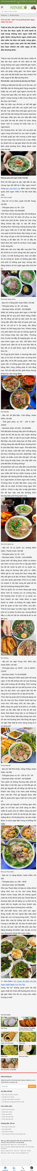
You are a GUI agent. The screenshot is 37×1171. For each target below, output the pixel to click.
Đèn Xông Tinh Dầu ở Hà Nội (10, 1094)
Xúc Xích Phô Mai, (25, 1165)
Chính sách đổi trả (7, 1114)
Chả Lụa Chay (23, 1056)
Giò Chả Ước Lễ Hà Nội (8, 1069)
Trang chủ (4, 15)
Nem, (13, 1160)
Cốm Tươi (4, 1056)
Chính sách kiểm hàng (8, 1109)
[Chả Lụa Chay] (27, 1050)
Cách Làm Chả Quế (7, 1043)
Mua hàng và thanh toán (8, 1126)
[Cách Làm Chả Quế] (9, 1037)
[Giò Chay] (9, 1022)
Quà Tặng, (24, 1160)
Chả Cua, (15, 1163)
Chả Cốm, (21, 1163)
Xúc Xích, (9, 1160)
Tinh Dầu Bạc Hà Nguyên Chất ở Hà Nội (13, 1102)
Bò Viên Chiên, (11, 1165)
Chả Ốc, (17, 1165)
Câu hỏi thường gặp (7, 1131)
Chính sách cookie (7, 1112)
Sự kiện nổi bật (14, 15)
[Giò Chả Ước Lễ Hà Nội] (9, 1063)
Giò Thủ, (9, 1161)
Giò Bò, (19, 1161)
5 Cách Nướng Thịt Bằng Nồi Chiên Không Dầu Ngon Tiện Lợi (27, 1029)
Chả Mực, (3, 1161)
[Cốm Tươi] (9, 1050)
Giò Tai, (30, 1161)
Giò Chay (4, 1028)
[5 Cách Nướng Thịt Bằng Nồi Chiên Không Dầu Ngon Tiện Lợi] (27, 1022)
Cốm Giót (22, 1043)
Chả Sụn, (9, 1163)
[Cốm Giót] (27, 1037)
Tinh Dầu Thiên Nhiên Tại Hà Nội (11, 1099)
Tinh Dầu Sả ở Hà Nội (8, 1097)
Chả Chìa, (3, 1163)
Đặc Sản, (18, 1160)
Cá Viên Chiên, (28, 1163)
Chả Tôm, (24, 1161)
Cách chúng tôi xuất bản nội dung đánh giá (13, 1134)
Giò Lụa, (30, 1160)
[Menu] (2, 7)
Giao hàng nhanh (6, 1129)
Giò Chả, (3, 1160)
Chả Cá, (14, 1161)
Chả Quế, (3, 1165)
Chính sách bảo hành (8, 1116)
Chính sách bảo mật (7, 1119)
